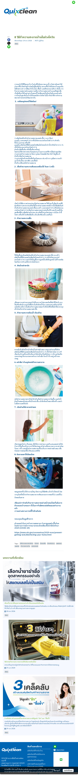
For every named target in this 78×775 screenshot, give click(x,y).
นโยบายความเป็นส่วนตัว (36, 771)
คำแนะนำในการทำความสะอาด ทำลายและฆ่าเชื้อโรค (36, 523)
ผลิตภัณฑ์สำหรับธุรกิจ (35, 760)
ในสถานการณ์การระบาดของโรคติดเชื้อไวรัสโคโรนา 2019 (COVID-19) (36, 527)
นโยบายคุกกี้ (49, 771)
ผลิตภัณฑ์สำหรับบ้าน (35, 750)
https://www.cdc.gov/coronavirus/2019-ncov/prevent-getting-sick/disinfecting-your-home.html (38, 533)
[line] (73, 2)
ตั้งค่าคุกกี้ (57, 770)
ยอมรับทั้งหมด (68, 770)
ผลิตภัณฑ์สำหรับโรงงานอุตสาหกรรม (36, 755)
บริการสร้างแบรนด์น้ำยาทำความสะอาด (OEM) (36, 765)
